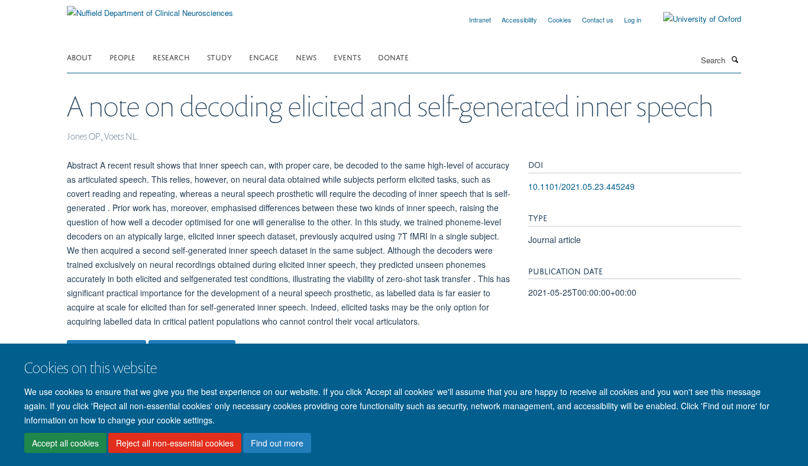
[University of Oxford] (693, 19)
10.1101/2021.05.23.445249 (581, 186)
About (79, 56)
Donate (393, 56)
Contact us (597, 19)
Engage (264, 56)
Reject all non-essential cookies (175, 443)
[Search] (734, 59)
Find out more (277, 443)
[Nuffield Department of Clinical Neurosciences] (150, 8)
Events (347, 56)
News (306, 56)
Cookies (559, 19)
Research (171, 56)
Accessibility (519, 19)
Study (219, 56)
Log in (632, 19)
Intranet (480, 19)
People (122, 56)
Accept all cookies (65, 443)
